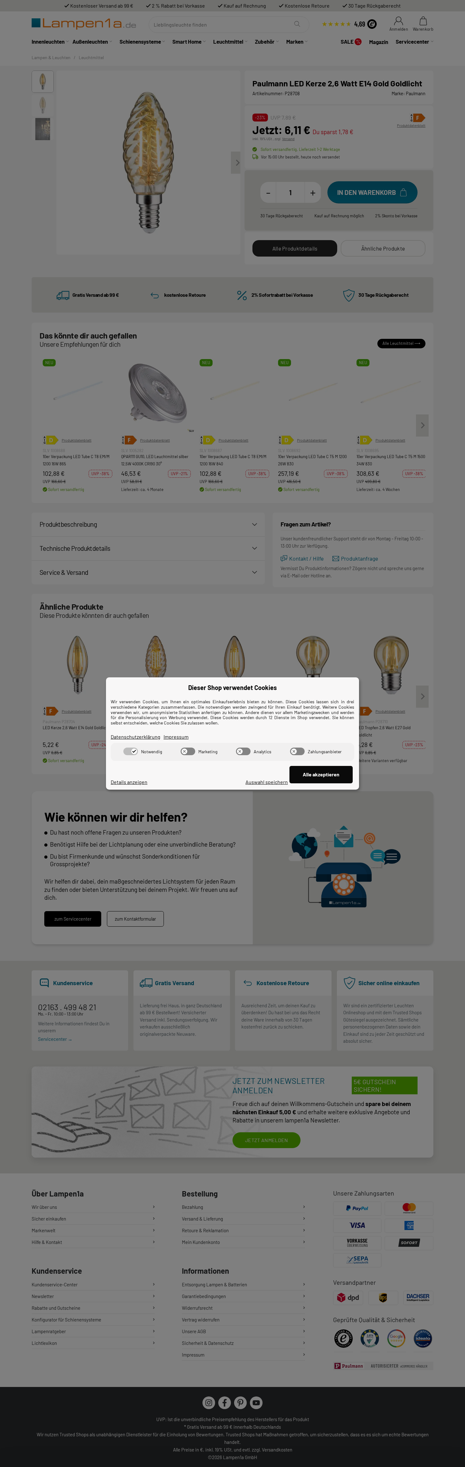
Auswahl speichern (266, 782)
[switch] (130, 751)
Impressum (176, 737)
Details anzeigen (129, 782)
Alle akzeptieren (321, 774)
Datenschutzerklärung (135, 737)
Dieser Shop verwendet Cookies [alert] (232, 687)
